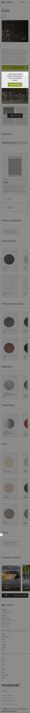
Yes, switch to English (15, 84)
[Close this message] (25, 74)
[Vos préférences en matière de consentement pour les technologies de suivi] (1, 534)
